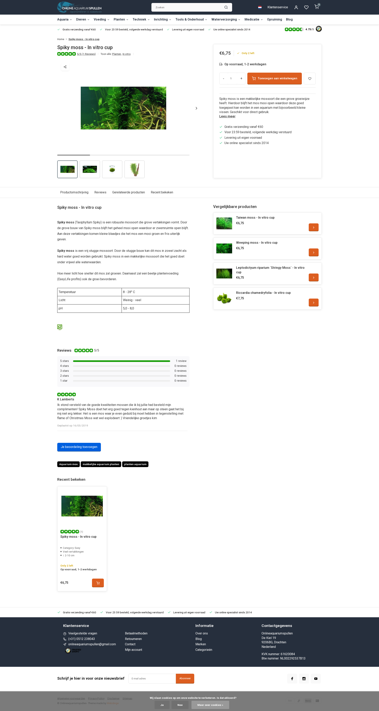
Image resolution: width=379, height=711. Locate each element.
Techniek (139, 19)
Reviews (100, 192)
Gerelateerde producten (128, 192)
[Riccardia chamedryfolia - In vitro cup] (224, 298)
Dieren (81, 19)
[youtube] (316, 679)
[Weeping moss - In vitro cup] (224, 248)
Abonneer (185, 678)
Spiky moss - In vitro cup (83, 39)
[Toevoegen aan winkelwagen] (98, 583)
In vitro (127, 53)
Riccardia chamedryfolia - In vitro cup (263, 293)
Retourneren (133, 639)
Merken (200, 644)
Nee (180, 704)
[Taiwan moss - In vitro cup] (224, 223)
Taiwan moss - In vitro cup (255, 217)
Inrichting (161, 19)
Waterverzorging (224, 19)
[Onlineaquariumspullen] (79, 7)
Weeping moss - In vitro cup (257, 242)
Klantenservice (277, 7)
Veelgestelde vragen (82, 633)
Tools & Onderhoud (189, 19)
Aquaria (62, 19)
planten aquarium (135, 464)
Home (60, 39)
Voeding (100, 19)
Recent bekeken (162, 192)
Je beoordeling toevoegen (79, 447)
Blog (289, 19)
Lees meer (227, 116)
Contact (130, 644)
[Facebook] (292, 679)
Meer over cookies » (210, 704)
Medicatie (252, 19)
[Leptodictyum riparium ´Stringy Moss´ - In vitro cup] (224, 273)
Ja (162, 704)
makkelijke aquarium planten (101, 464)
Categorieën (203, 650)
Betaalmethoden (136, 633)
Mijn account (133, 650)
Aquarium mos (68, 464)
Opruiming (274, 19)
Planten (119, 19)
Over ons (201, 633)
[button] (196, 108)
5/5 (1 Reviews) (86, 53)
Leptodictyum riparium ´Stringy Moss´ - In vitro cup (270, 270)
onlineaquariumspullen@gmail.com (92, 644)
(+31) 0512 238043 (81, 639)
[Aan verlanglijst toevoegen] (101, 492)
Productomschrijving (74, 192)
